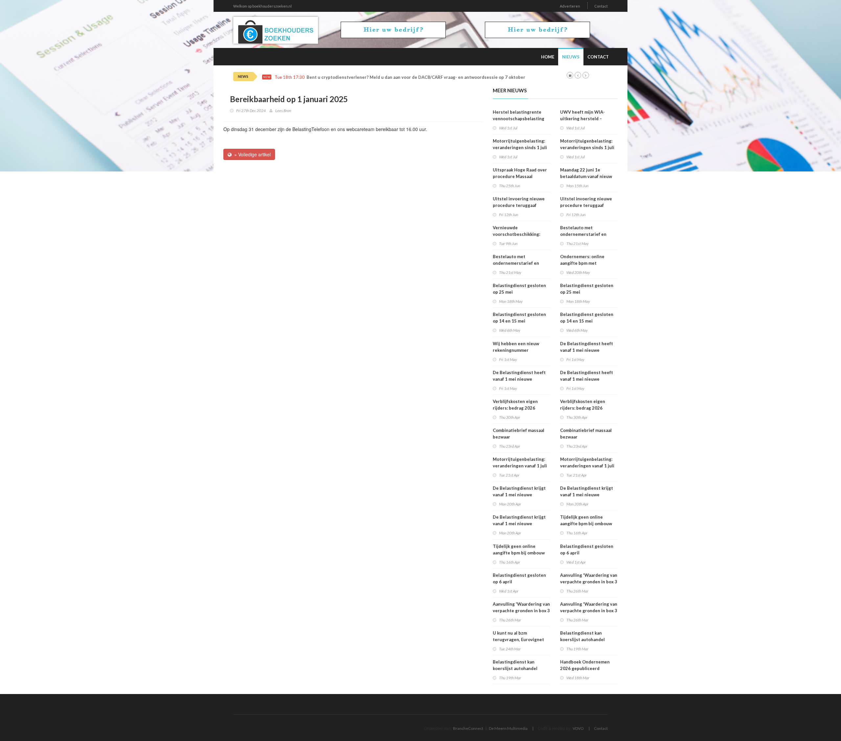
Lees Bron (283, 110)
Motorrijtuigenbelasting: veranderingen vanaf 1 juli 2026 (520, 466)
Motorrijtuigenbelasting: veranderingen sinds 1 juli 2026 (520, 147)
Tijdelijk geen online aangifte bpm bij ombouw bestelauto (519, 553)
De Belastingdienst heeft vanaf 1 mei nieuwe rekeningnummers (519, 379)
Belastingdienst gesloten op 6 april (519, 578)
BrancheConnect (468, 728)
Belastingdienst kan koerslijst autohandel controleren (515, 668)
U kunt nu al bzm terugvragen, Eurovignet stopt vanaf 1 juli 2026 (518, 639)
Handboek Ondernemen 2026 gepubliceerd (585, 665)
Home (547, 56)
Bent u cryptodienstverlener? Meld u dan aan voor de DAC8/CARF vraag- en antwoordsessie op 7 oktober (416, 77)
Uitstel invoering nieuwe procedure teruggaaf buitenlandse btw (519, 205)
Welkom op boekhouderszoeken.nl (262, 6)
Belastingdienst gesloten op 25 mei (519, 289)
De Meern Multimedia (508, 728)
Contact (601, 6)
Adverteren (570, 6)
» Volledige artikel (251, 154)
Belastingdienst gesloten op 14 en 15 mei (519, 318)
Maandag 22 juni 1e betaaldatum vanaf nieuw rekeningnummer (586, 176)
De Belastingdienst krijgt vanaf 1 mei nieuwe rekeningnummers (519, 494)
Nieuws (571, 56)
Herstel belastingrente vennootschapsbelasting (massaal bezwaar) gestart (520, 118)
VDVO (578, 728)
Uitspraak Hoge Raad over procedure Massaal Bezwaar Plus (520, 176)
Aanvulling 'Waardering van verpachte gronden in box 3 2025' (521, 610)
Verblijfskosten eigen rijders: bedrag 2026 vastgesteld (515, 408)
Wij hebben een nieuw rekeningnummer (516, 347)
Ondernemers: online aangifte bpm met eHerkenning (582, 263)
